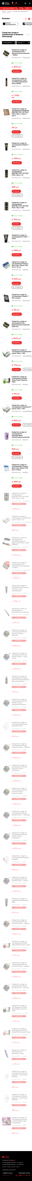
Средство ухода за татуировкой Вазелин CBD (20, 900)
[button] (29, 19)
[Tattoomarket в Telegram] (16, 3)
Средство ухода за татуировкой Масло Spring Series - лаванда (21, 813)
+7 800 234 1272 (6, 1160)
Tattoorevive (26, 57)
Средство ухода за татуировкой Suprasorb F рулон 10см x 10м (21, 351)
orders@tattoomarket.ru (9, 1162)
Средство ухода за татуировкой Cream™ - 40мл (20, 236)
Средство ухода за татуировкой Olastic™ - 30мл (21, 144)
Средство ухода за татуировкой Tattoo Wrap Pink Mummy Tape (21, 1030)
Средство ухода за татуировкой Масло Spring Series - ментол (20, 985)
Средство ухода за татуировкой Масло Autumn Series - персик (21, 921)
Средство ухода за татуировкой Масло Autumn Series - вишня (20, 964)
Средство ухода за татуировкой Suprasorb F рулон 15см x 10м (21, 407)
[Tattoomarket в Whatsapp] (12, 3)
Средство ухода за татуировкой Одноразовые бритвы (20, 610)
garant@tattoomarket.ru (9, 1164)
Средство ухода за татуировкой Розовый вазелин (20, 857)
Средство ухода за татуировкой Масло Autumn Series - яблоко (21, 745)
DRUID (25, 593)
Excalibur (25, 384)
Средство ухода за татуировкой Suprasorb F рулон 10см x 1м (21, 518)
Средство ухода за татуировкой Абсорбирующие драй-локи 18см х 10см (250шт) (20, 541)
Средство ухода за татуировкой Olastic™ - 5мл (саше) (21, 296)
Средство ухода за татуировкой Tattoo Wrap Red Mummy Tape (21, 943)
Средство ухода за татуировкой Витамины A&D (19, 1051)
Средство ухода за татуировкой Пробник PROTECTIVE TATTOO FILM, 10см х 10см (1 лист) (20, 112)
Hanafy (25, 1056)
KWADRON (26, 614)
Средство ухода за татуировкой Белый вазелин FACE (19, 724)
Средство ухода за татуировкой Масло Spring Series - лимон (20, 879)
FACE (24, 728)
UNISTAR (25, 269)
